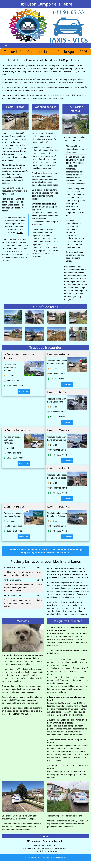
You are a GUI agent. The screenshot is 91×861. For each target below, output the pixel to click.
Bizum (20, 233)
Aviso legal (61, 857)
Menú (4, 46)
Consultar (23, 391)
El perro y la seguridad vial (26, 703)
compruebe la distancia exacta (69, 82)
